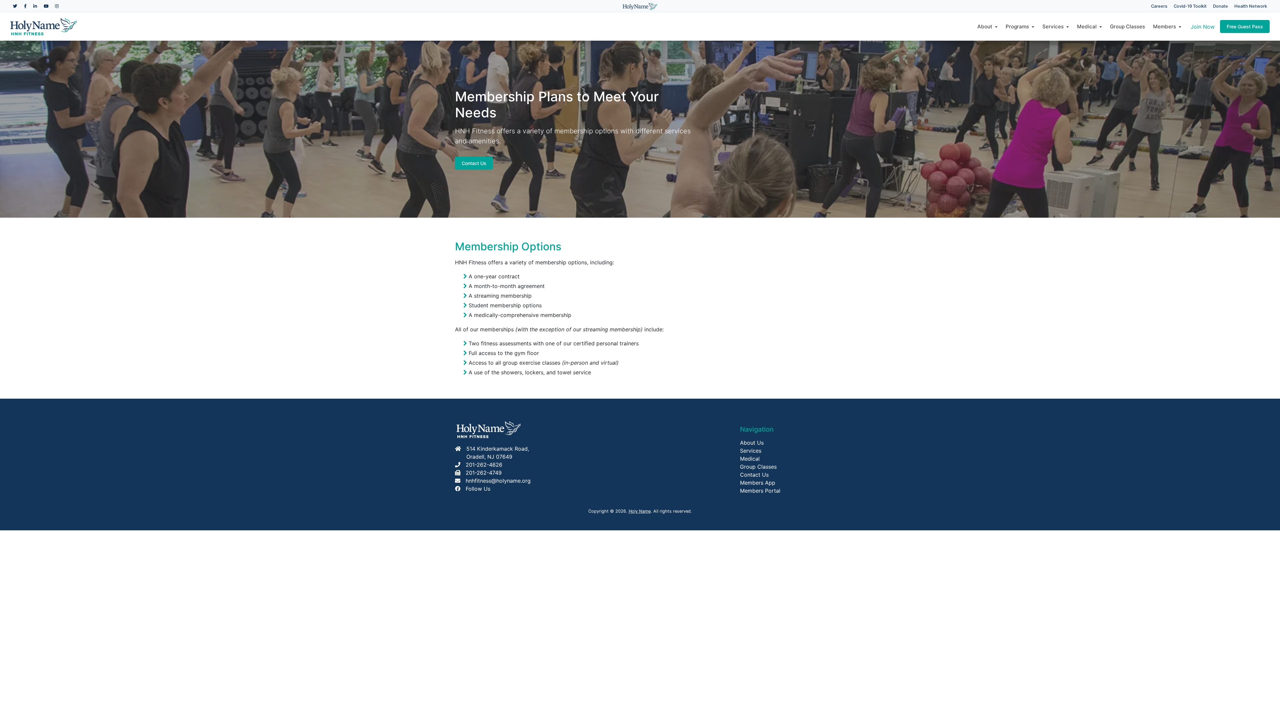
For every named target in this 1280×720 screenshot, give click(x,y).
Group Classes (1127, 26)
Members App (757, 482)
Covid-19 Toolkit (1190, 6)
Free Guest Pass (1245, 26)
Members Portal (760, 490)
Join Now (1203, 26)
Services (750, 450)
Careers (1159, 6)
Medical (750, 458)
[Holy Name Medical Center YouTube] (46, 6)
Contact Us (474, 163)
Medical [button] (1088, 26)
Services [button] (1054, 26)
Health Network (1250, 6)
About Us (752, 442)
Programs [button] (1019, 26)
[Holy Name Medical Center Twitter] (15, 6)
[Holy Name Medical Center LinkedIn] (35, 6)
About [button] (986, 26)
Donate (1220, 6)
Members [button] (1166, 26)
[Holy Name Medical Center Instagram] (56, 6)
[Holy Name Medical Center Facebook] (25, 6)
